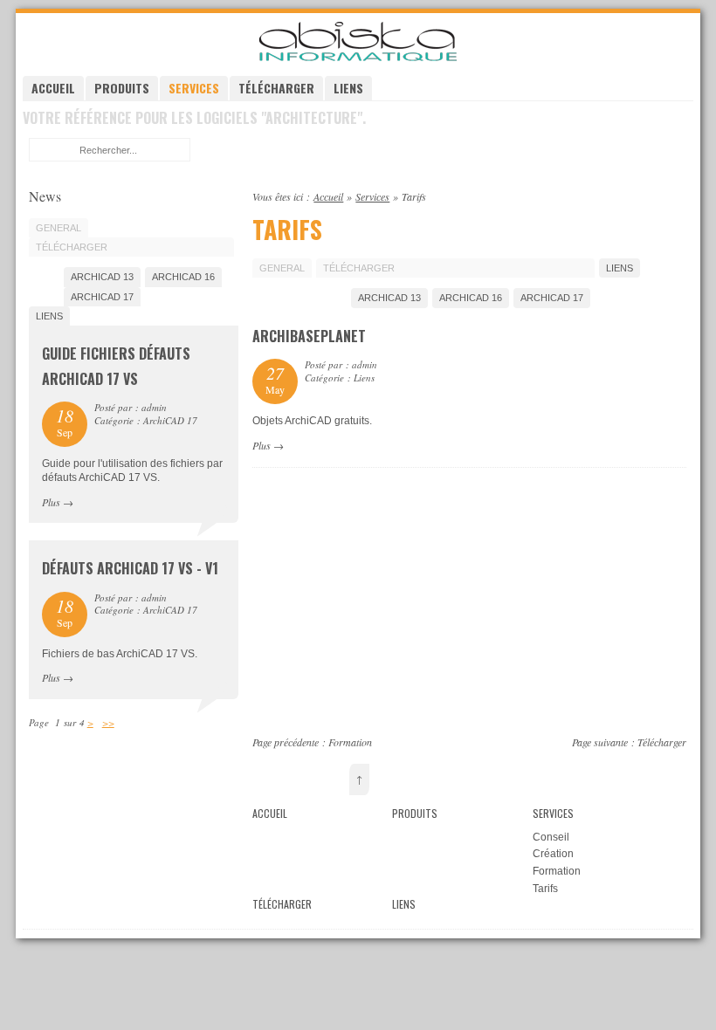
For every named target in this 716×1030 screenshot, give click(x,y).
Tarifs (545, 888)
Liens (348, 88)
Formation (350, 742)
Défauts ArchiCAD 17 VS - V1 (130, 568)
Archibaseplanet (309, 336)
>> (108, 722)
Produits (121, 88)
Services (194, 88)
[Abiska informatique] (358, 59)
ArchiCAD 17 (551, 297)
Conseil (551, 837)
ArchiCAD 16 (470, 297)
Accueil (53, 88)
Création (553, 854)
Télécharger (276, 88)
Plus (261, 445)
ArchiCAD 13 (389, 297)
